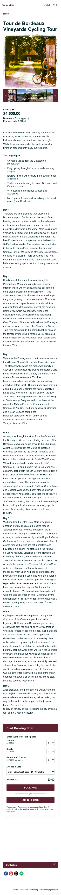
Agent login (53, 889)
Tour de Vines (8, 4)
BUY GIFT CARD (31, 800)
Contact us (11, 864)
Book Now (30, 787)
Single (10, 750)
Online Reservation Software (24, 889)
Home (6, 13)
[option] (10, 95)
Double (10, 741)
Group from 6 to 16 (16, 758)
